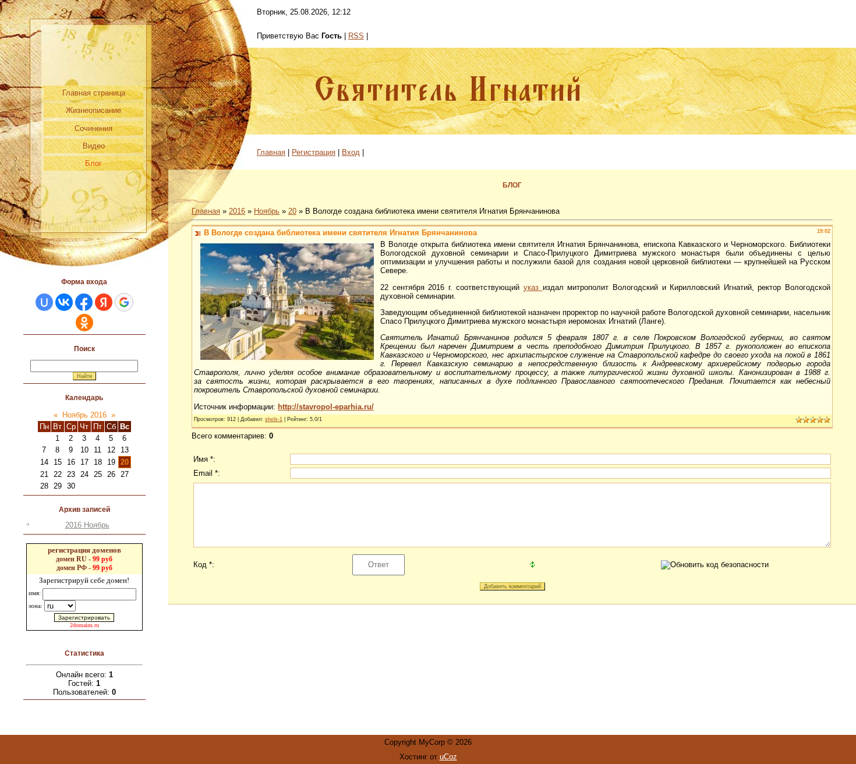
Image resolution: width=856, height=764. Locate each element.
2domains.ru (84, 625)
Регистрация (313, 152)
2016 (237, 211)
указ (533, 287)
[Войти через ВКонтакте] (64, 302)
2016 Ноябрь (87, 525)
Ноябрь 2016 (84, 415)
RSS (356, 35)
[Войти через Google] (124, 302)
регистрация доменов (84, 550)
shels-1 (273, 419)
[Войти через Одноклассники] (84, 322)
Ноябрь (267, 211)
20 (125, 462)
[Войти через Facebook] (84, 302)
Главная (271, 152)
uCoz (448, 756)
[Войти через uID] (44, 302)
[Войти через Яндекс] (103, 302)
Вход (351, 152)
